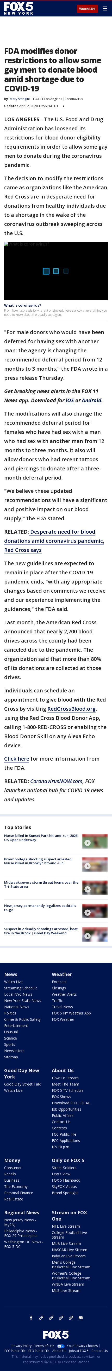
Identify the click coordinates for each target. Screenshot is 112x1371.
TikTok (51, 1318)
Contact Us (61, 1121)
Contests (59, 1127)
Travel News (62, 1006)
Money (12, 1160)
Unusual (11, 1031)
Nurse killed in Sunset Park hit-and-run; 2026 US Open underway (40, 837)
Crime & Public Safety (22, 1019)
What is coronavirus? (22, 305)
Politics (10, 1013)
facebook (31, 1318)
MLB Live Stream (66, 1243)
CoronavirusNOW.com (56, 781)
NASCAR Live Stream (69, 1249)
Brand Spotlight (65, 1192)
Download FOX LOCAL (71, 1102)
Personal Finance (18, 1192)
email (81, 1318)
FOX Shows (61, 1096)
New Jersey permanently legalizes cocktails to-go (40, 907)
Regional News (21, 1212)
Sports (9, 1044)
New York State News (22, 1000)
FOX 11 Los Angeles (47, 99)
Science (10, 1038)
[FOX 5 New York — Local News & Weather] (19, 8)
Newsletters (14, 1050)
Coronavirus (74, 99)
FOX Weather (63, 1019)
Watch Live (87, 9)
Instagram (41, 1318)
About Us (62, 1070)
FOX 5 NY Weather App (71, 1013)
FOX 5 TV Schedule (68, 1090)
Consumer (13, 1167)
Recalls (10, 1173)
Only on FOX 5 (68, 1160)
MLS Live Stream (66, 1290)
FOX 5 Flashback (66, 1180)
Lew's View (61, 1173)
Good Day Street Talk (22, 1084)
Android (91, 400)
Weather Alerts (64, 994)
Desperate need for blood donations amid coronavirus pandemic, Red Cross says (54, 540)
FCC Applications (66, 1140)
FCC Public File (64, 1134)
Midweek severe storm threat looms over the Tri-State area (41, 884)
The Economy (16, 1186)
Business (11, 1180)
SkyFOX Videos (64, 1186)
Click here (16, 758)
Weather (62, 974)
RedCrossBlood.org (71, 708)
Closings (59, 987)
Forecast (59, 981)
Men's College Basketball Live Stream (71, 1264)
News (10, 974)
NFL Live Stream (66, 1226)
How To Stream (65, 1077)
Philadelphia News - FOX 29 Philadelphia (21, 1233)
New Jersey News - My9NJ (20, 1222)
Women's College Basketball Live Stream (71, 1275)
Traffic (57, 1000)
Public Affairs (62, 1115)
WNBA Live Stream (68, 1284)
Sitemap (11, 1056)
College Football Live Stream (69, 1235)
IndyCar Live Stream (69, 1255)
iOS (70, 400)
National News (16, 1006)
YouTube (61, 1318)
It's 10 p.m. (61, 1146)
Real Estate (13, 1199)
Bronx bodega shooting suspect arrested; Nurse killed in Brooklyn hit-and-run (38, 861)
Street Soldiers (64, 1167)
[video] (95, 841)
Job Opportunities (66, 1109)
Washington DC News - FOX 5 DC (23, 1244)
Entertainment (16, 1025)
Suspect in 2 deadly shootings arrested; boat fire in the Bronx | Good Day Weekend (41, 930)
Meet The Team (65, 1084)
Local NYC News (18, 994)
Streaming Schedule (21, 987)
